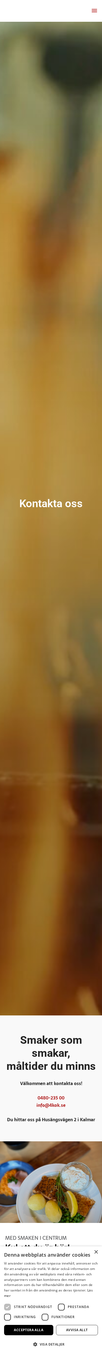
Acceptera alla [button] (28, 1330)
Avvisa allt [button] (77, 1330)
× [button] (96, 1252)
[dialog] (51, 1300)
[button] (51, 1344)
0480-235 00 (51, 1097)
